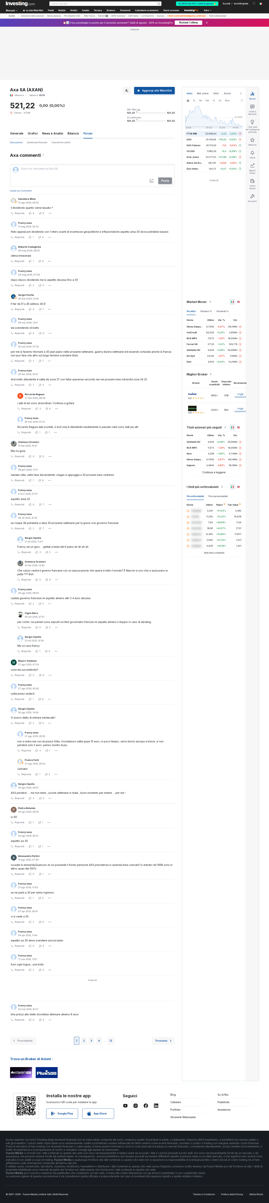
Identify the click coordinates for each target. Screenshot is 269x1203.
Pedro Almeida (26, 808)
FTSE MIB (192, 133)
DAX (189, 139)
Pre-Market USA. (72, 16)
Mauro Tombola (27, 660)
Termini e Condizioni (204, 1194)
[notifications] (254, 3)
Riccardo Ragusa (34, 394)
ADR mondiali (118, 16)
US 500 (191, 151)
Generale (16, 133)
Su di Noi (223, 1094)
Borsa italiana (54, 16)
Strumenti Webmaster (183, 1117)
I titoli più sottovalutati (202, 487)
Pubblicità (223, 1102)
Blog (173, 1094)
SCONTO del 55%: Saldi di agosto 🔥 (197, 3)
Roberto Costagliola (29, 247)
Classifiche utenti (61, 142)
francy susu (25, 223)
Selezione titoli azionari (32, 16)
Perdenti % (222, 311)
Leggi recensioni (240, 395)
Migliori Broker (197, 374)
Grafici (33, 133)
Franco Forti (32, 760)
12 (110, 1040)
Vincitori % (206, 311)
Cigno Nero (31, 613)
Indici (189, 93)
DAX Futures (193, 145)
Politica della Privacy (232, 1194)
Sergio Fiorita (26, 295)
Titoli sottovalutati (217, 16)
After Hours (89, 16)
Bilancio (73, 133)
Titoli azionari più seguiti (204, 427)
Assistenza (224, 1109)
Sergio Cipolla (33, 538)
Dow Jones (193, 157)
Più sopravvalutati (218, 496)
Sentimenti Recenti (37, 142)
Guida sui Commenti (21, 190)
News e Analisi (52, 133)
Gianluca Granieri (28, 442)
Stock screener (171, 10)
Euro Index (192, 168)
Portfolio (175, 1109)
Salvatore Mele (27, 199)
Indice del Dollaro (196, 163)
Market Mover (197, 302)
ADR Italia (133, 16)
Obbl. (216, 93)
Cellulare (175, 1102)
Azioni (11, 16)
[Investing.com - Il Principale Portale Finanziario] (20, 3)
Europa (160, 16)
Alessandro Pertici (29, 856)
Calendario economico (146, 10)
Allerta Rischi (256, 1194)
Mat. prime (203, 93)
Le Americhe (147, 16)
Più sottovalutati (195, 496)
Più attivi (191, 311)
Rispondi (19, 213)
